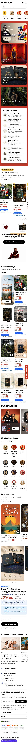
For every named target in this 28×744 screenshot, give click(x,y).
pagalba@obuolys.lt (9, 680)
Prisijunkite (6, 607)
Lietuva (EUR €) (7, 721)
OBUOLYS (7, 737)
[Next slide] (17, 583)
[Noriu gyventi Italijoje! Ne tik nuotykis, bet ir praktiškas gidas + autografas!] (6, 191)
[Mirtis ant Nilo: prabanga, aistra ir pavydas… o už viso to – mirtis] (10, 519)
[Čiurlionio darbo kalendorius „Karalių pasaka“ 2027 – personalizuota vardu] (7, 381)
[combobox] (14, 7)
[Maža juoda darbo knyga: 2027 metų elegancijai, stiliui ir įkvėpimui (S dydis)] (20, 381)
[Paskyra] (23, 2)
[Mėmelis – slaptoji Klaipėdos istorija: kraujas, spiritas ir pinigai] (20, 314)
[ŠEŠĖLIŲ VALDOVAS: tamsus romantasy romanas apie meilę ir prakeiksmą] (7, 315)
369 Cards (10, 594)
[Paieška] (25, 7)
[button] (26, 372)
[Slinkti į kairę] (21, 218)
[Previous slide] (12, 583)
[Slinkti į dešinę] (25, 218)
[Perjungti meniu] (2, 2)
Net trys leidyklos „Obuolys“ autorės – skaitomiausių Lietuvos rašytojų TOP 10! (10, 656)
